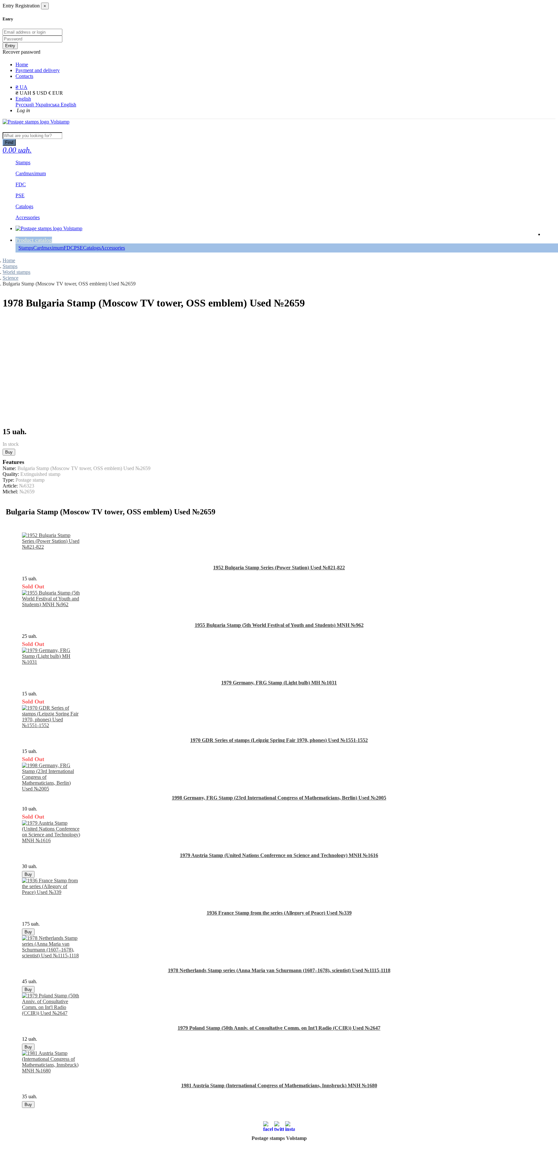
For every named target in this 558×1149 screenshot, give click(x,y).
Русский (25, 104)
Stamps (25, 248)
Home (22, 64)
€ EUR (55, 93)
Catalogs (92, 248)
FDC (69, 248)
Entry (10, 45)
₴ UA (21, 87)
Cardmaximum (48, 248)
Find (9, 142)
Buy (9, 452)
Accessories (113, 248)
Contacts (24, 76)
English (23, 99)
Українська (48, 104)
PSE (78, 248)
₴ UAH (24, 93)
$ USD (40, 93)
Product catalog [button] (34, 240)
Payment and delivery (38, 70)
